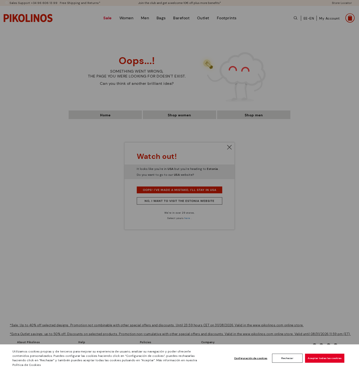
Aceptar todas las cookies (325, 358)
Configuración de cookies (250, 358)
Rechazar (287, 358)
